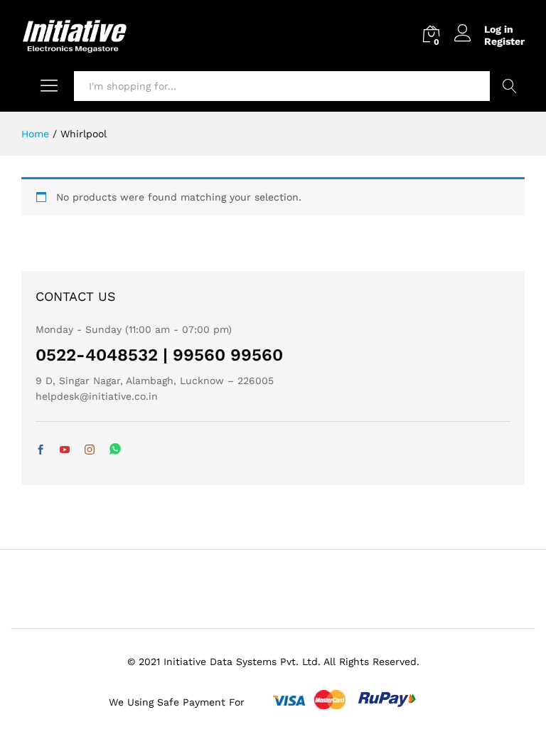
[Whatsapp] (115, 450)
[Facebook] (40, 450)
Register (504, 41)
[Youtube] (65, 450)
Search (509, 86)
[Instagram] (89, 450)
